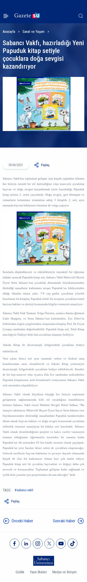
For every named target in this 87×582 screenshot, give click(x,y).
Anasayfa (9, 32)
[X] (49, 543)
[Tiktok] (72, 543)
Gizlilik (20, 572)
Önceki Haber (22, 521)
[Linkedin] (26, 543)
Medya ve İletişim (64, 572)
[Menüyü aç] (6, 16)
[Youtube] (61, 543)
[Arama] (80, 16)
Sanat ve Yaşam (34, 32)
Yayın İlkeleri (38, 572)
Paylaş (45, 165)
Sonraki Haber (64, 521)
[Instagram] (38, 543)
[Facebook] (14, 543)
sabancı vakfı (25, 490)
